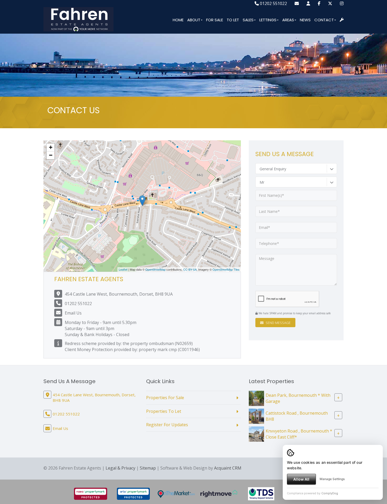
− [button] (50, 155)
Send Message (278, 322)
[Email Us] (297, 3)
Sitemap (148, 468)
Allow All (301, 479)
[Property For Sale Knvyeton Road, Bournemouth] (256, 433)
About (193, 20)
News (305, 20)
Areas (288, 20)
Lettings (267, 20)
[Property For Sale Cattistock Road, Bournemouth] (256, 416)
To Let (233, 20)
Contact (324, 20)
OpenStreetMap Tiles (226, 269)
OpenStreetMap (155, 269)
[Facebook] (319, 3)
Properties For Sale (165, 397)
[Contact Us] (308, 3)
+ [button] (50, 147)
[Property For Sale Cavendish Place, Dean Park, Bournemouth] (256, 398)
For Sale (214, 20)
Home (178, 20)
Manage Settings (332, 479)
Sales (248, 20)
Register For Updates (167, 425)
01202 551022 (273, 3)
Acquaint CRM (227, 468)
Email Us (73, 313)
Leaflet (123, 269)
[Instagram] (342, 3)
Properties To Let (163, 411)
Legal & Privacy (120, 468)
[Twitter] (330, 3)
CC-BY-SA (190, 269)
